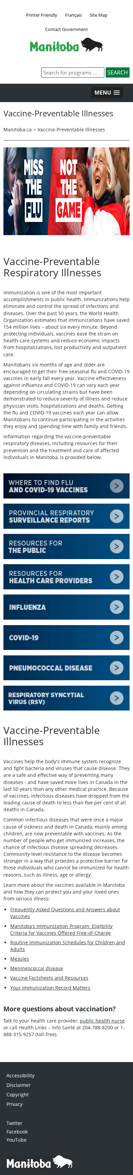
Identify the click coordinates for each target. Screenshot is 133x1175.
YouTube (16, 1140)
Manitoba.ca (17, 129)
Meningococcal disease (36, 968)
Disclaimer (18, 1085)
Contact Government (66, 29)
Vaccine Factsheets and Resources (49, 978)
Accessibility (20, 1075)
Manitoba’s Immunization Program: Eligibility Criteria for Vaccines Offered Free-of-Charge (61, 929)
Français (73, 15)
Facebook (17, 1131)
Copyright (17, 1094)
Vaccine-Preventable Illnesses (71, 129)
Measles (19, 959)
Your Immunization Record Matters (50, 987)
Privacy (14, 1104)
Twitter (14, 1123)
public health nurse (102, 1020)
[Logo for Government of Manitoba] (66, 49)
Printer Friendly (41, 15)
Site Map (98, 15)
